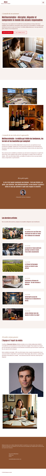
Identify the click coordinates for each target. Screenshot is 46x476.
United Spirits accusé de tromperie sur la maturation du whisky (33, 298)
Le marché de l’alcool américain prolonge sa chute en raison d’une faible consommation (33, 249)
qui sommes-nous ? (21, 32)
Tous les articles (7, 32)
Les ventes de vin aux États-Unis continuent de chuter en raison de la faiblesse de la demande (33, 233)
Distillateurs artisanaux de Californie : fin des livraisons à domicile (32, 282)
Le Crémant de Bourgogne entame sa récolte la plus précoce (31, 266)
